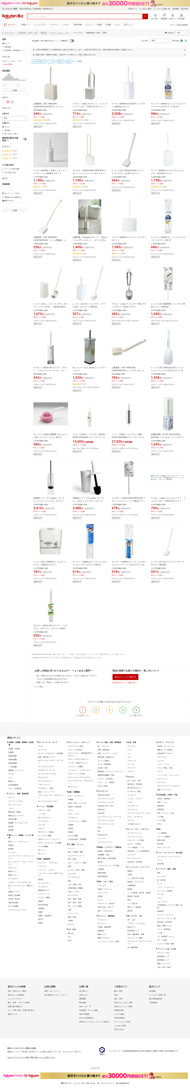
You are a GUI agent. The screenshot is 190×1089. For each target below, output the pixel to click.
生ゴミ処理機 (13, 906)
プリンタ (41, 825)
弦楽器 (70, 828)
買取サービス (13, 1014)
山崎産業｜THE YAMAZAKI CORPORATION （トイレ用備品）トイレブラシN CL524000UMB (50, 240)
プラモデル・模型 (134, 791)
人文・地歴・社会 (74, 884)
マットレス (161, 876)
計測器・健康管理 (104, 927)
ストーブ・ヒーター (15, 801)
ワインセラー (13, 879)
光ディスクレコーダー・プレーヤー (50, 761)
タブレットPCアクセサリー (78, 759)
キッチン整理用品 (104, 764)
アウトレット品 (163, 953)
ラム (129, 757)
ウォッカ (130, 764)
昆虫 (129, 900)
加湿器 (10, 826)
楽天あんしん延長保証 (16, 995)
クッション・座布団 (164, 891)
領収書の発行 (119, 1010)
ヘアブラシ (42, 866)
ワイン (129, 750)
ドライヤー (54, 25)
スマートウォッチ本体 (76, 774)
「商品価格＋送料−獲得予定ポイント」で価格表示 (49, 41)
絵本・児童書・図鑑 (75, 852)
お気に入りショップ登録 (123, 1006)
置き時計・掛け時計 (164, 922)
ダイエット (102, 923)
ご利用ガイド (132, 9)
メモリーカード (44, 785)
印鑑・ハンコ (162, 802)
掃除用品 (43, 33)
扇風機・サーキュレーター (18, 823)
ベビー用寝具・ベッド (135, 847)
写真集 (70, 921)
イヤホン (65, 25)
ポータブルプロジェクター (48, 801)
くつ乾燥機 (12, 767)
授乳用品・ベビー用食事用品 (138, 851)
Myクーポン (83, 1006)
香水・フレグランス (105, 911)
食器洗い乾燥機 (14, 895)
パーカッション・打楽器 (77, 821)
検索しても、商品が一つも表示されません (52, 682)
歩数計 (40, 912)
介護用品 (101, 869)
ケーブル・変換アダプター (78, 763)
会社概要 (175, 9)
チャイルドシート (134, 858)
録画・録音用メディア (46, 757)
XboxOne (101, 809)
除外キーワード (8, 201)
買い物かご (83, 991)
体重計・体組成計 (44, 916)
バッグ (159, 860)
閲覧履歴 (82, 999)
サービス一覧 (79, 1083)
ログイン (173, 25)
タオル (159, 824)
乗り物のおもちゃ (134, 788)
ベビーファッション (134, 837)
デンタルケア (43, 887)
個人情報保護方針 (155, 999)
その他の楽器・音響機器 (77, 839)
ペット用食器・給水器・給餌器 (139, 893)
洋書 (69, 910)
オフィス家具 (162, 940)
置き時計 (160, 844)
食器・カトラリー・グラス (108, 753)
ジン (129, 753)
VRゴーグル (72, 787)
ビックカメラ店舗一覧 (161, 9)
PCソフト (41, 854)
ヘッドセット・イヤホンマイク (79, 770)
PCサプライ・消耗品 (46, 832)
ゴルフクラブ (162, 757)
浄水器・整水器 (14, 899)
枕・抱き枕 (161, 880)
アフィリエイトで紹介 (122, 1022)
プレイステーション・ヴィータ (109, 817)
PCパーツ (41, 850)
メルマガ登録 (119, 1014)
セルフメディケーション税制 (18, 1057)
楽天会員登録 (183, 25)
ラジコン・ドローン (134, 799)
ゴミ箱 (159, 933)
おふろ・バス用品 (134, 844)
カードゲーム (132, 806)
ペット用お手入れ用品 (135, 878)
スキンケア (102, 885)
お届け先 (5, 113)
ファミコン (102, 838)
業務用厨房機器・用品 (106, 775)
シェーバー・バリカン (46, 870)
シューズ (160, 761)
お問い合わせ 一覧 (92, 1083)
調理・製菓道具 (103, 750)
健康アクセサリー (104, 938)
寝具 (159, 873)
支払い (116, 995)
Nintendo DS (102, 835)
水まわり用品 (103, 786)
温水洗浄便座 (43, 905)
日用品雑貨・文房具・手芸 (28, 33)
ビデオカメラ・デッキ (46, 770)
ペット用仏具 (132, 904)
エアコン (89, 25)
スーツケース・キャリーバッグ (169, 857)
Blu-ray (70, 933)
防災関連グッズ (133, 931)
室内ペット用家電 (134, 907)
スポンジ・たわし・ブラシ (60, 33)
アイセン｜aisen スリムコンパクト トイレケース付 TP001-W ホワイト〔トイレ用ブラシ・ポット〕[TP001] (168, 501)
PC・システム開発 (75, 906)
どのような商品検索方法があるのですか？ (52, 679)
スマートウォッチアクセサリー (79, 777)
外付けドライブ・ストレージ (49, 839)
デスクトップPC (44, 810)
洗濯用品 (160, 809)
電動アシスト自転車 (164, 750)
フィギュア (131, 795)
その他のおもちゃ (134, 824)
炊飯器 (10, 845)
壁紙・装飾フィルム (164, 926)
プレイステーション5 (106, 799)
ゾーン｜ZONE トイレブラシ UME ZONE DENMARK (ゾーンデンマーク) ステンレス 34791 (128, 437)
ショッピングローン (15, 999)
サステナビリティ (107, 1083)
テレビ (117, 25)
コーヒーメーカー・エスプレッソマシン (20, 857)
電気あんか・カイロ (15, 816)
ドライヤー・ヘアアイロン (48, 863)
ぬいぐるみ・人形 (134, 781)
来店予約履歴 (84, 1014)
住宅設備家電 (13, 785)
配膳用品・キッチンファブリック (110, 772)
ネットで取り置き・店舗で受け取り (21, 1010)
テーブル (160, 894)
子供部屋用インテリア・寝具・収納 (169, 906)
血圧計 (40, 919)
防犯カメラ (131, 927)
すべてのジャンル (8, 33)
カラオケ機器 (73, 836)
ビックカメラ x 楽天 (9, 9)
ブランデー (131, 768)
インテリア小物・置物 (165, 944)
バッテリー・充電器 (75, 767)
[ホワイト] (4, 102)
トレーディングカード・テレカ (139, 813)
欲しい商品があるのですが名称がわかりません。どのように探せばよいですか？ (67, 676)
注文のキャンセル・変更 (123, 1003)
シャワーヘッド (44, 894)
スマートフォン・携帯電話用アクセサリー (80, 754)
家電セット (26, 25)
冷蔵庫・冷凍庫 (14, 749)
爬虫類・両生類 (133, 896)
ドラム (70, 810)
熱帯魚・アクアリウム (135, 882)
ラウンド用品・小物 (164, 768)
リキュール (131, 761)
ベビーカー (131, 855)
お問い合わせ (119, 1029)
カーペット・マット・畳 (166, 918)
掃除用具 (160, 806)
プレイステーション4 (106, 802)
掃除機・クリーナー (15, 770)
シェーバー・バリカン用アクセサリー (50, 874)
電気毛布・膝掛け (15, 812)
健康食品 (101, 931)
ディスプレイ (43, 821)
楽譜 (69, 866)
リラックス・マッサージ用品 (108, 942)
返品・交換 (118, 999)
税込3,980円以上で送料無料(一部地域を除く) (36, 9)
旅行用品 (160, 864)
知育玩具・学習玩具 (134, 784)
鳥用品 (129, 889)
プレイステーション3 (106, 820)
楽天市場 (184, 9)
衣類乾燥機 (12, 760)
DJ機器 (70, 825)
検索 (15, 90)
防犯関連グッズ (163, 956)
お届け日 (5, 123)
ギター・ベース (74, 814)
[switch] (25, 139)
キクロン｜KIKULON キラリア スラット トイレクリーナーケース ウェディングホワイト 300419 (50, 370)
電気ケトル (12, 875)
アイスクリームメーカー (17, 910)
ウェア (159, 772)
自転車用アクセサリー (165, 753)
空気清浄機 (77, 25)
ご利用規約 (153, 1003)
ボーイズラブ (73, 895)
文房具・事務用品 (164, 799)
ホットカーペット (15, 805)
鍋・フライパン (103, 746)
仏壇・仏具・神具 (164, 967)
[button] (3, 76)
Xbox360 (101, 813)
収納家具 (160, 911)
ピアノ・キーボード (75, 796)
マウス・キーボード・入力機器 (49, 843)
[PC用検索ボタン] (145, 16)
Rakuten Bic (13, 16)
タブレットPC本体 (75, 750)
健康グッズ (102, 934)
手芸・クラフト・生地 (165, 813)
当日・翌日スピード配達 (17, 991)
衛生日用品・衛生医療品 (107, 858)
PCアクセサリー (44, 818)
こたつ (10, 808)
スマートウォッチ (164, 847)
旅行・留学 (72, 859)
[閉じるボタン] (185, 50)
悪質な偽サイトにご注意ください (42, 1057)
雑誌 (69, 881)
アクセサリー (73, 818)
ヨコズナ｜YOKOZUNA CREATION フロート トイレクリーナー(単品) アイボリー (128, 501)
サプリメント (103, 920)
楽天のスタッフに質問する (125, 677)
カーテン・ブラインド (165, 915)
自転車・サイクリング (165, 746)
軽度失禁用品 (103, 876)
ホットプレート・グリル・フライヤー (20, 863)
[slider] (2, 80)
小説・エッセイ (74, 892)
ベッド (159, 884)
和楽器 (70, 832)
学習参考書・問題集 (75, 888)
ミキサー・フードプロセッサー (20, 882)
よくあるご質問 (145, 9)
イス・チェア (162, 902)
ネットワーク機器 (44, 836)
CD (69, 937)
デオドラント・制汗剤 (106, 904)
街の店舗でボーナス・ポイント (56, 995)
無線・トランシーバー (46, 792)
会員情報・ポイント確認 (88, 1010)
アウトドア (161, 782)
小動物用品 (131, 885)
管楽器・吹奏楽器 (74, 807)
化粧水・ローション (105, 889)
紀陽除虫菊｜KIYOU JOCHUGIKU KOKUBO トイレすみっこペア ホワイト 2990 (168, 437)
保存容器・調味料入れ (106, 757)
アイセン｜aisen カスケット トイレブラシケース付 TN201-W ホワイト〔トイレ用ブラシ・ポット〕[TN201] (90, 107)
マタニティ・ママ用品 (135, 840)
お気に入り (83, 995)
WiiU (99, 828)
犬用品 (129, 875)
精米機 (10, 849)
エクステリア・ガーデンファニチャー (139, 942)
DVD (69, 941)
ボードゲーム (132, 809)
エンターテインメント (76, 856)
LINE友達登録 (119, 1018)
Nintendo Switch (104, 795)
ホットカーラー (44, 883)
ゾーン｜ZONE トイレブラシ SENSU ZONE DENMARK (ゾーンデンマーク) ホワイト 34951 (89, 437)
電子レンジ (128, 25)
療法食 (129, 911)
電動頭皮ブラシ (44, 890)
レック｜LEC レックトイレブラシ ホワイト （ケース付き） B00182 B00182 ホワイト (50, 307)
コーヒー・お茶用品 (105, 779)
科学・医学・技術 (74, 903)
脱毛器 (40, 879)
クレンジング (103, 893)
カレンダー (72, 874)
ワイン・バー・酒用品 (106, 782)
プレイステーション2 (106, 824)
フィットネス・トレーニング (168, 775)
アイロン (11, 774)
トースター (12, 852)
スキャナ (41, 828)
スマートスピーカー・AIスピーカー (50, 796)
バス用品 (160, 817)
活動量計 (41, 908)
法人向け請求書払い (86, 1018)
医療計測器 (102, 873)
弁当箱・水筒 (103, 768)
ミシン (10, 778)
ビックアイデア (40, 25)
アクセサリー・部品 (45, 788)
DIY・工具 (131, 920)
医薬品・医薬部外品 (105, 851)
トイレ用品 (161, 820)
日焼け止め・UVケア (105, 907)
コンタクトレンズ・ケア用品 (108, 866)
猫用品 (129, 871)
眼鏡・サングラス (164, 790)
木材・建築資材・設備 (135, 934)
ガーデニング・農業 (134, 938)
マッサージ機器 (44, 898)
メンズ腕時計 (162, 833)
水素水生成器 (13, 903)
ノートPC (41, 814)
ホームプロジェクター (46, 767)
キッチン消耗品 (103, 761)
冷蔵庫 (99, 25)
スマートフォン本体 (75, 746)
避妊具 (100, 862)
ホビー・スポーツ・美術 (77, 863)
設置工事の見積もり (15, 1006)
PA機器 (70, 799)
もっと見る (39, 687)
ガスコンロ (12, 868)
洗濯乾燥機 (12, 756)
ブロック (130, 820)
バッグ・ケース (163, 764)
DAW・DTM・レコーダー (77, 803)
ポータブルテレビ (44, 781)
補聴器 (40, 901)
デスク (159, 898)
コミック (71, 848)
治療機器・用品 (103, 855)
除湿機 (10, 830)
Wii (99, 831)
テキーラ (130, 772)
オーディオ (42, 750)
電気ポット (12, 871)
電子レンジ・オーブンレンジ (19, 842)
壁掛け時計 (161, 840)
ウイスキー (131, 746)
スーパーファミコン (105, 842)
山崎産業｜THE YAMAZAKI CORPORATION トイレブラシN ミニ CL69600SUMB (128, 370)
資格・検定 (72, 917)
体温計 (40, 923)
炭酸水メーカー (14, 892)
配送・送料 (118, 991)
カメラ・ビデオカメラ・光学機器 (50, 753)
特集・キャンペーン (51, 991)
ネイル (100, 900)
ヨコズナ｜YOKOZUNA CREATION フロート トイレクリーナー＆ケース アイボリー (90, 173)
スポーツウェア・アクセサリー (169, 786)
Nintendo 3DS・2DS (105, 806)
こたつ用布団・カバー (165, 937)
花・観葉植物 (132, 947)
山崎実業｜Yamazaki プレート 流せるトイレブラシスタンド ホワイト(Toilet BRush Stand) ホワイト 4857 (90, 240)
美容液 (100, 896)
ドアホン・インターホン (136, 923)
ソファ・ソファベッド (165, 887)
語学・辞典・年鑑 (74, 899)
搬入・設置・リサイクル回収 (18, 1003)
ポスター (71, 924)
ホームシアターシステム (47, 774)
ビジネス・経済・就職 (76, 870)
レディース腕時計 (164, 837)
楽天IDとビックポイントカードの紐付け (94, 1022)
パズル (129, 802)
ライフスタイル (74, 877)
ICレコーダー (43, 777)
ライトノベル (73, 913)
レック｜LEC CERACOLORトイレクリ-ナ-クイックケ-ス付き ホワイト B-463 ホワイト (167, 370)
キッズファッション (134, 833)
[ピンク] (8, 102)
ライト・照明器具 (15, 788)
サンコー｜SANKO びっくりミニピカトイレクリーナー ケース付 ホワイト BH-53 (129, 565)
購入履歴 (82, 1003)
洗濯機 (108, 25)
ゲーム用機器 (43, 846)
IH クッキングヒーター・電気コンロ (21, 887)
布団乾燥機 (12, 763)
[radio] (3, 43)
